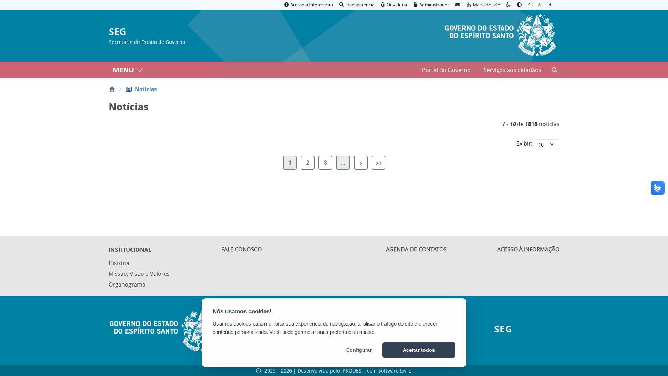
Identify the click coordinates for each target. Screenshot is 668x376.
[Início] (112, 89)
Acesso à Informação (528, 249)
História (119, 263)
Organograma (127, 284)
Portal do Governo (446, 70)
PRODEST (353, 370)
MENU (123, 70)
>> (379, 162)
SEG (117, 32)
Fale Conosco (241, 249)
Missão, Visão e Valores (139, 273)
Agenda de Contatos (416, 249)
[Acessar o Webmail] (457, 4)
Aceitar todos (419, 350)
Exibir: (524, 143)
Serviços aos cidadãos (512, 70)
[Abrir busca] (554, 70)
